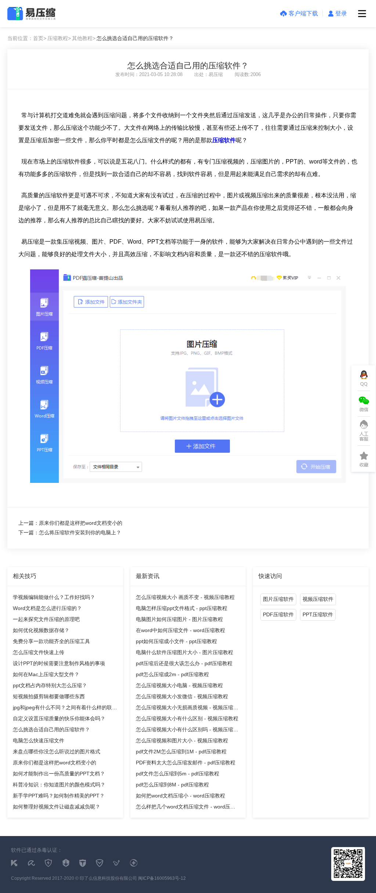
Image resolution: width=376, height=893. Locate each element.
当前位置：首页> (26, 38)
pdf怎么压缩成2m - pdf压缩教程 (172, 674)
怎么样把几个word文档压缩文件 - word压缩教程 (185, 808)
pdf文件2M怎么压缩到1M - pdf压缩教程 (181, 751)
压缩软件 (224, 140)
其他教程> (83, 38)
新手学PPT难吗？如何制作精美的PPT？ (59, 796)
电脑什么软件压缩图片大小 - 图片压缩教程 (184, 652)
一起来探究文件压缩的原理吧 (46, 619)
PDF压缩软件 (278, 614)
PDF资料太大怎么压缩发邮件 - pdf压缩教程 (185, 762)
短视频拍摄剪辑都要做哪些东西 (49, 696)
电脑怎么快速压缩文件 (38, 740)
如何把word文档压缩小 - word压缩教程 (180, 796)
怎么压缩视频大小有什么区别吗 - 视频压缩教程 (187, 731)
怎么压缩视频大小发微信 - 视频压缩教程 (182, 696)
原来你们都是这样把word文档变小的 (54, 762)
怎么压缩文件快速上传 (38, 652)
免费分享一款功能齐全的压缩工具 (51, 641)
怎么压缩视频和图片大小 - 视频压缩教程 (182, 740)
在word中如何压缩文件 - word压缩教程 (180, 630)
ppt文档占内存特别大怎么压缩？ (50, 685)
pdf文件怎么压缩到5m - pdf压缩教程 (177, 774)
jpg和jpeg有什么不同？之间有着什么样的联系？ (62, 708)
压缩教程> (59, 38)
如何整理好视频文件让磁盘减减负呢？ (56, 807)
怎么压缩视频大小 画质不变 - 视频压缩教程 (185, 597)
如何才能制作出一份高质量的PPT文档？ (59, 774)
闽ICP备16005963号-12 (162, 878)
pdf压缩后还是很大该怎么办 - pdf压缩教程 (184, 663)
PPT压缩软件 (318, 614)
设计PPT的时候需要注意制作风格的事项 (59, 663)
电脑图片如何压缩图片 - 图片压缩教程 (179, 619)
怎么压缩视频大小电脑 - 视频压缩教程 (179, 685)
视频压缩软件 (318, 599)
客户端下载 (303, 13)
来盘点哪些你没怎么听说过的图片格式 (56, 751)
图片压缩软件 (278, 599)
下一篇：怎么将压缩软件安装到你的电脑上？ (69, 532)
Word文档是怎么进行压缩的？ (47, 608)
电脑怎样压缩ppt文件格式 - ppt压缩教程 (181, 608)
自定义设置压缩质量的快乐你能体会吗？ (59, 718)
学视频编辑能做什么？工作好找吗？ (54, 597)
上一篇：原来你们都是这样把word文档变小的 (70, 523)
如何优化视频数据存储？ (41, 630)
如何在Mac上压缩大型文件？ (46, 674)
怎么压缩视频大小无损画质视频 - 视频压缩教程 (187, 708)
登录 (341, 13)
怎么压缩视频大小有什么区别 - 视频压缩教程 (187, 718)
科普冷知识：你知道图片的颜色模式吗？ (59, 785)
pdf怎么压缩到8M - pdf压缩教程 (172, 785)
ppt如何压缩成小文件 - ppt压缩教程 (176, 641)
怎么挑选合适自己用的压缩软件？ (51, 729)
